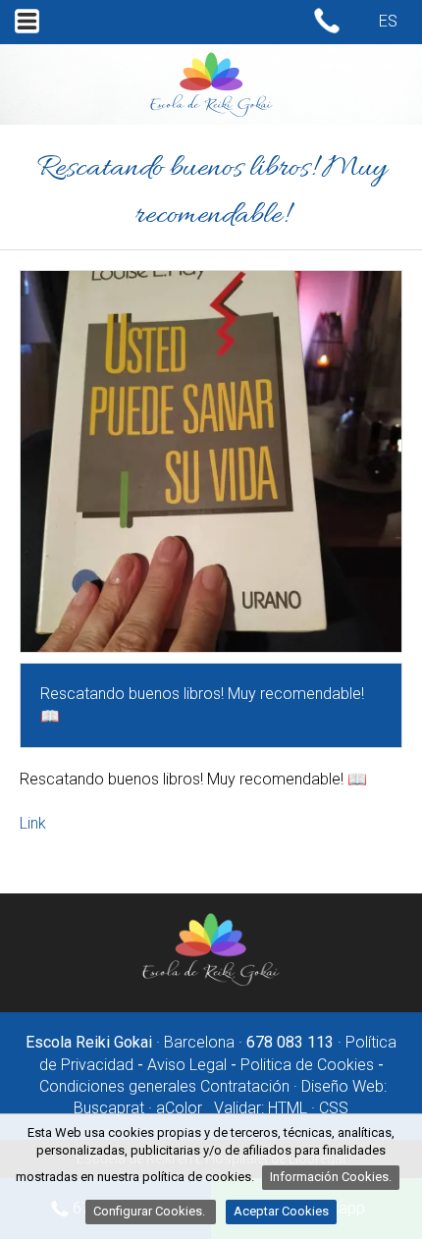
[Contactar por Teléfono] (327, 29)
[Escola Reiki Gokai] (211, 981)
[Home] (211, 112)
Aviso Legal (187, 1064)
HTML (287, 1108)
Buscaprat (109, 1108)
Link (33, 823)
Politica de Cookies (307, 1064)
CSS (333, 1108)
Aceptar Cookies (281, 1211)
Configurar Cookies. (150, 1211)
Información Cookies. (331, 1176)
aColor (179, 1108)
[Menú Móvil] (27, 33)
